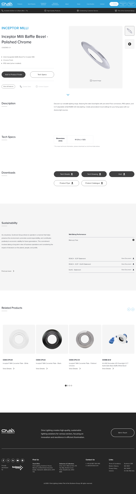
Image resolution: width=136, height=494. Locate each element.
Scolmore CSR (128, 464)
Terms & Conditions (115, 464)
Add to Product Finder (13, 74)
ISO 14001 (127, 468)
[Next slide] (132, 309)
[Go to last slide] (128, 309)
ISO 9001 (127, 466)
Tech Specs (42, 74)
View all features (8, 86)
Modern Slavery (114, 466)
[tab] (66, 385)
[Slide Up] (68, 96)
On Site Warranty (129, 471)
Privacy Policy (113, 468)
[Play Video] (129, 44)
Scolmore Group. (75, 483)
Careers (111, 471)
